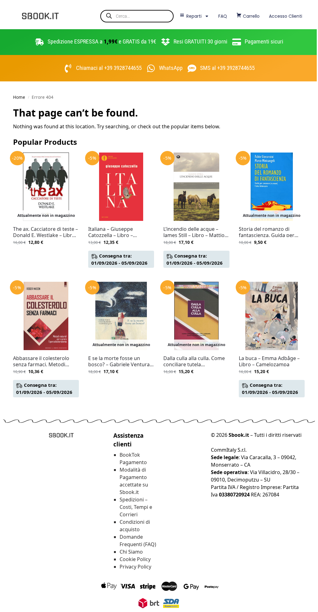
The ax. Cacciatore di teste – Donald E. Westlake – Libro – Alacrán (46, 232)
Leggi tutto (46, 255)
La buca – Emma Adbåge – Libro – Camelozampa (269, 361)
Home (19, 97)
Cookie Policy (135, 559)
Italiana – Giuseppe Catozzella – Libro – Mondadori (110, 232)
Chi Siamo (131, 551)
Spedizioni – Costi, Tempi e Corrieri (136, 507)
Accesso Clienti (285, 16)
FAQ (222, 16)
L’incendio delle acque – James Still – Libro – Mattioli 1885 (195, 232)
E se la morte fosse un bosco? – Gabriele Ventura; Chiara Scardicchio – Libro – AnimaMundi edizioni (120, 361)
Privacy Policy (135, 566)
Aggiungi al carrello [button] (121, 275)
